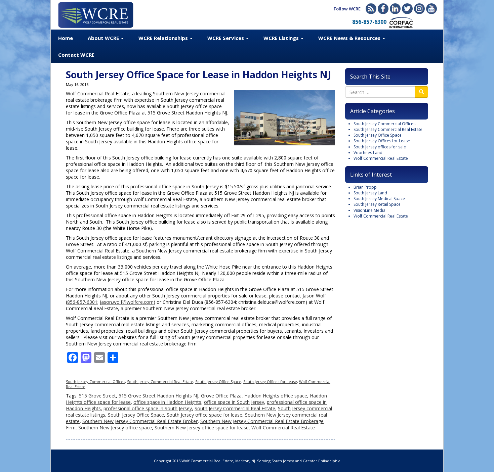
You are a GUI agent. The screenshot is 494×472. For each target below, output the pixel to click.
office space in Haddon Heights (167, 402)
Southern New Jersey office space (115, 427)
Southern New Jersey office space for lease (202, 427)
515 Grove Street (97, 395)
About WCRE (104, 38)
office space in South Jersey (234, 402)
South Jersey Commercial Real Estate (160, 381)
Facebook (383, 8)
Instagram (419, 8)
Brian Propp (365, 187)
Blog (371, 8)
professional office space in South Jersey (148, 408)
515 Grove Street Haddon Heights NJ (158, 395)
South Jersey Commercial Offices (95, 381)
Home (65, 38)
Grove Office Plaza (221, 395)
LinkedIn (395, 8)
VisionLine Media (369, 210)
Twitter (407, 8)
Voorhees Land (368, 152)
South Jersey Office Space (218, 381)
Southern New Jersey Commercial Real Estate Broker (140, 421)
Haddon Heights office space (275, 395)
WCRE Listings (281, 38)
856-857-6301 (82, 302)
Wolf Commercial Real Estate (283, 427)
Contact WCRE (76, 54)
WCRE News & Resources (350, 38)
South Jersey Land (370, 193)
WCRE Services (226, 38)
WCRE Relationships (163, 38)
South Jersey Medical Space (379, 198)
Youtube (431, 8)
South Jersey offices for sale (380, 147)
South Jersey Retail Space (377, 204)
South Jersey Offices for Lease (270, 381)
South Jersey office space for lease (204, 415)
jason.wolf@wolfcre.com (127, 302)
